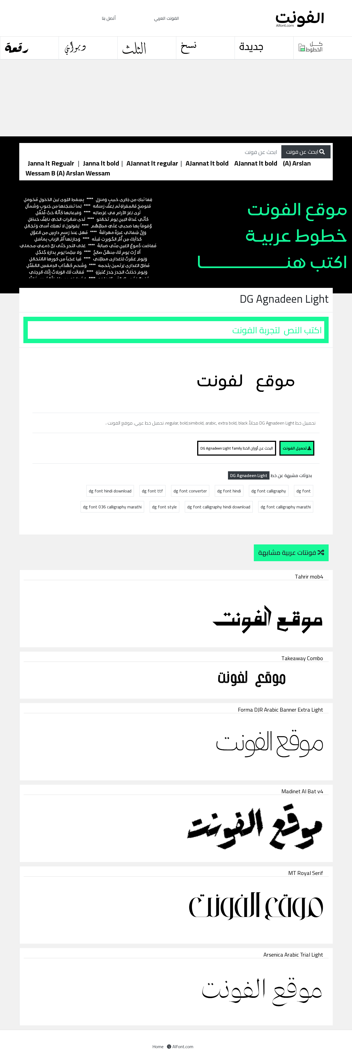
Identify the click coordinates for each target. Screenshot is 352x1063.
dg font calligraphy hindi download (218, 507)
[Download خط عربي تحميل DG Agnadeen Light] (248, 380)
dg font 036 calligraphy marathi (112, 507)
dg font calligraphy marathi (286, 507)
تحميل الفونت (295, 448)
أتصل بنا (109, 18)
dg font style (164, 507)
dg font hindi (229, 491)
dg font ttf (152, 491)
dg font (303, 491)
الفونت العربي (166, 18)
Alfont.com (182, 1046)
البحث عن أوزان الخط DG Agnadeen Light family (236, 448)
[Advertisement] (165, 98)
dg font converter (190, 491)
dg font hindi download (110, 491)
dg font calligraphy (268, 491)
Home (158, 1046)
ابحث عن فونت (302, 152)
